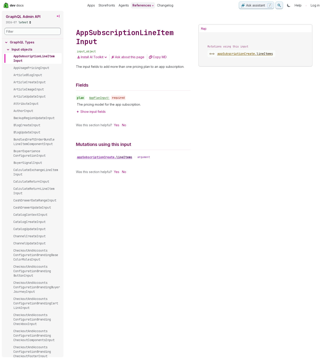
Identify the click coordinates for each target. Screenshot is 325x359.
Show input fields (93, 111)
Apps (91, 5)
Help (298, 5)
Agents (124, 5)
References (141, 5)
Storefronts (107, 5)
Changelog (165, 5)
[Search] (279, 5)
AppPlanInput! (99, 98)
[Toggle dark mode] (289, 5)
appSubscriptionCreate (104, 157)
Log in (315, 5)
